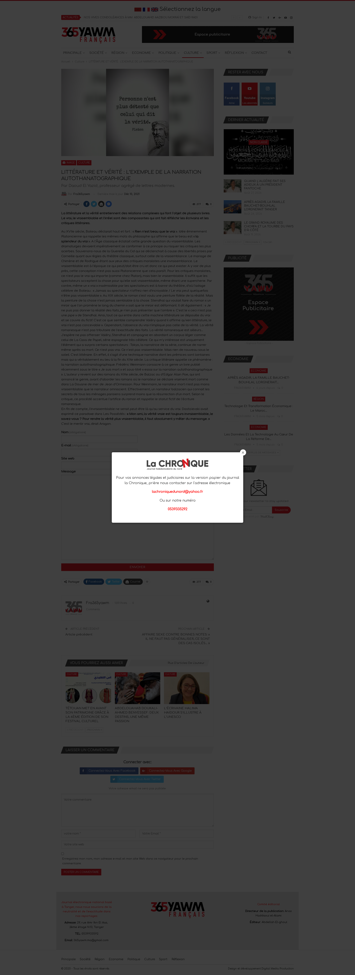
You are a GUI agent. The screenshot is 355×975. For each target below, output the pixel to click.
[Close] (243, 452)
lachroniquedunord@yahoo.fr (177, 492)
